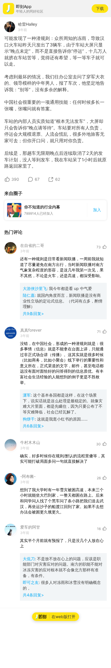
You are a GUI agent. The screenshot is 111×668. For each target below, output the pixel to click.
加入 (97, 209)
